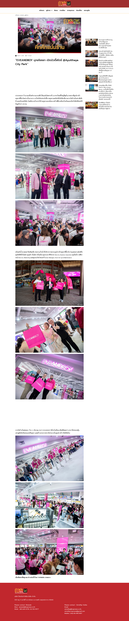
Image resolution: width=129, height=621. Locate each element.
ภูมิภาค (48, 10)
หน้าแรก (41, 10)
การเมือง (62, 10)
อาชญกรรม (70, 10)
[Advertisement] (49, 80)
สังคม (56, 10)
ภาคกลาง (22, 15)
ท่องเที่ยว (79, 10)
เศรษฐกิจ (87, 10)
